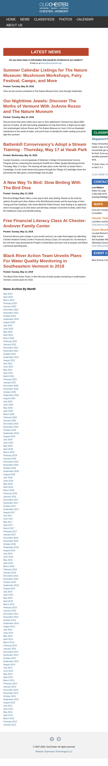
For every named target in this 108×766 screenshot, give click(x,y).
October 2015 (9, 582)
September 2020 (11, 395)
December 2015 (10, 576)
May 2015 (8, 598)
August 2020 (9, 398)
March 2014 (8, 642)
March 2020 (8, 414)
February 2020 (10, 417)
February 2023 (10, 303)
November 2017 (10, 503)
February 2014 (10, 645)
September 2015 (11, 585)
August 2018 (9, 474)
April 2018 (8, 487)
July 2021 (7, 363)
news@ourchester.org (51, 63)
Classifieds (44, 19)
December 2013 (10, 652)
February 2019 (10, 455)
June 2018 (8, 481)
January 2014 (9, 649)
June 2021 (8, 367)
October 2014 (9, 620)
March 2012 (8, 718)
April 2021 (8, 373)
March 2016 (8, 566)
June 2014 (8, 633)
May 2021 (8, 370)
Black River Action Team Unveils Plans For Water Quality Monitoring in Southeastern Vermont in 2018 (42, 261)
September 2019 (11, 433)
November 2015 (10, 579)
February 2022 (10, 341)
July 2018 (7, 477)
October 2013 (9, 658)
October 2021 (9, 354)
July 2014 (7, 630)
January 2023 (9, 306)
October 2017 (9, 506)
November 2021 (10, 351)
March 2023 (8, 300)
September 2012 (11, 699)
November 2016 (10, 541)
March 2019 (8, 452)
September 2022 (11, 319)
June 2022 (8, 329)
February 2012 (10, 721)
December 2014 (10, 614)
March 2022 (8, 338)
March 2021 (8, 376)
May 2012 (8, 712)
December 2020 (10, 386)
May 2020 (8, 408)
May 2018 (8, 484)
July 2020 (7, 401)
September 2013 (11, 661)
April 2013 (8, 677)
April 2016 (8, 563)
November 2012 (10, 693)
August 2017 (9, 512)
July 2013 (7, 668)
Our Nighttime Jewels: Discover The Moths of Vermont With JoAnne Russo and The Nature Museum (42, 106)
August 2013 (9, 664)
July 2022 (7, 325)
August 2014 (9, 626)
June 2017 (8, 519)
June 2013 (8, 671)
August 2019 (9, 436)
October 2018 (9, 468)
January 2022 (9, 344)
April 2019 (8, 449)
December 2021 (10, 348)
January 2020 (9, 420)
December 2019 (10, 424)
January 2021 (9, 382)
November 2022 (10, 313)
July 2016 (7, 554)
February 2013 (10, 683)
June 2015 (8, 595)
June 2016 (8, 557)
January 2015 (9, 611)
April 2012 (8, 715)
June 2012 (8, 709)
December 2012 (10, 690)
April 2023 (8, 297)
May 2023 (8, 294)
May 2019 (8, 446)
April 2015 (8, 601)
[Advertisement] (54, 38)
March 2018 (8, 490)
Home (11, 19)
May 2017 (8, 522)
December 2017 (10, 500)
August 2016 (9, 550)
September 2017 (11, 509)
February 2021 (10, 379)
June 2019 (8, 443)
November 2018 (10, 465)
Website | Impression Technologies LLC (54, 751)
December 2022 (10, 310)
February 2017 (10, 531)
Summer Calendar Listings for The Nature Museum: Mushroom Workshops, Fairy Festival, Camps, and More (45, 75)
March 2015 (8, 604)
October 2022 (9, 316)
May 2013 (8, 674)
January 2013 (9, 687)
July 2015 (7, 592)
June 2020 (8, 405)
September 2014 (11, 623)
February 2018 (10, 493)
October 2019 (9, 430)
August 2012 (9, 702)
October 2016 (9, 544)
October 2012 (9, 696)
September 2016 (11, 547)
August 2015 (9, 588)
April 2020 (8, 411)
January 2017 (9, 535)
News (25, 19)
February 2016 (10, 569)
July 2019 (7, 439)
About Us (14, 25)
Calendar (85, 19)
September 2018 (11, 471)
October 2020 (9, 392)
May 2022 (8, 332)
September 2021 (11, 357)
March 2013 (8, 680)
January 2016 (9, 573)
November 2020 (10, 389)
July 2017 (7, 515)
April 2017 (8, 525)
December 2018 (10, 462)
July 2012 (7, 706)
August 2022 (9, 322)
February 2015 (10, 607)
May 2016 (8, 560)
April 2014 (8, 639)
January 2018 (9, 496)
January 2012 (9, 725)
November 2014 (10, 617)
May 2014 (8, 636)
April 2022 (8, 335)
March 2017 (8, 528)
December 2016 (10, 538)
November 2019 (10, 427)
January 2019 (9, 458)
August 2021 (9, 360)
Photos (65, 19)
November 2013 (10, 655)
